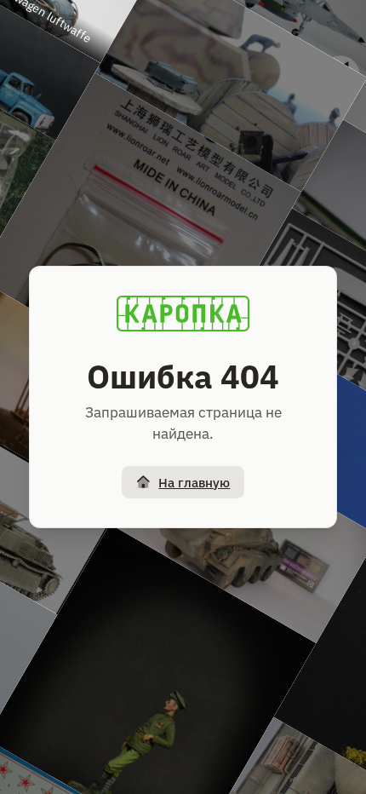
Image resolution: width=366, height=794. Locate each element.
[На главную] (183, 313)
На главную (194, 483)
